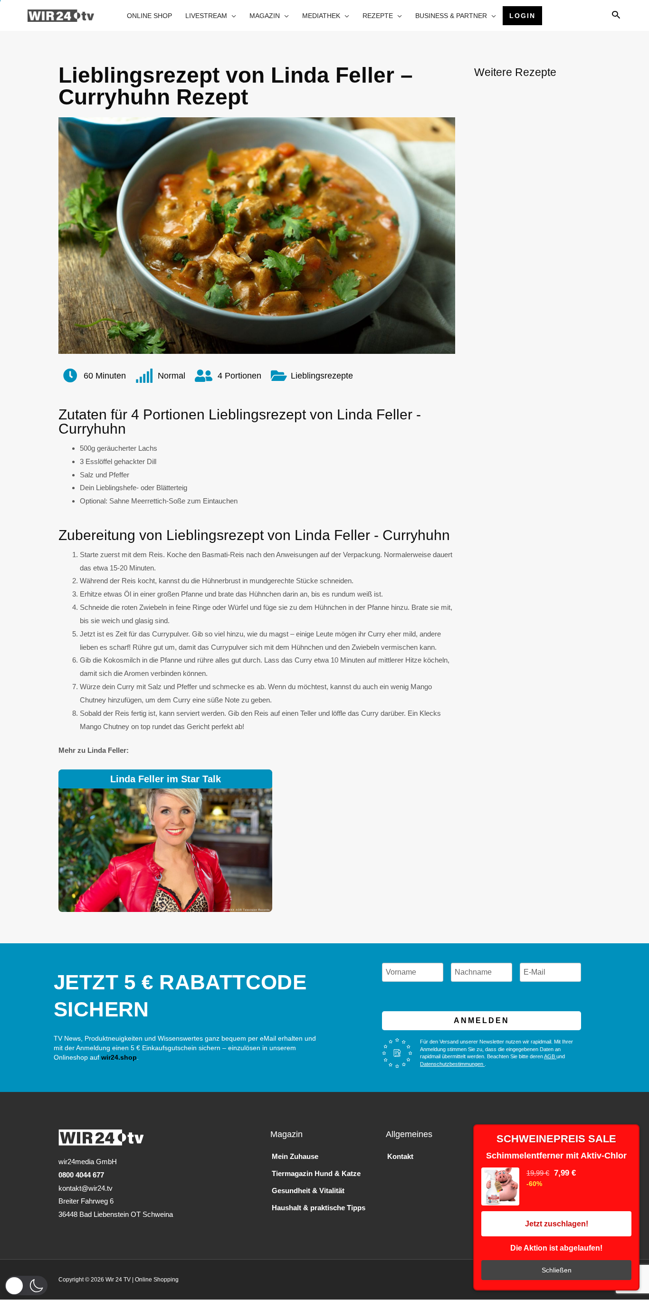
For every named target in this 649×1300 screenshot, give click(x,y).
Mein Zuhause (295, 1156)
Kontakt (400, 1156)
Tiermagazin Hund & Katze (316, 1173)
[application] (231, 15)
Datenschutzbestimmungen (452, 1064)
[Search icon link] (616, 15)
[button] (26, 1285)
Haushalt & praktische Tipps (318, 1208)
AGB (550, 1056)
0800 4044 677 (81, 1175)
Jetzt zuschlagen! (556, 1224)
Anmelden (481, 1020)
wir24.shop (118, 1057)
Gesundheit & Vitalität (308, 1190)
